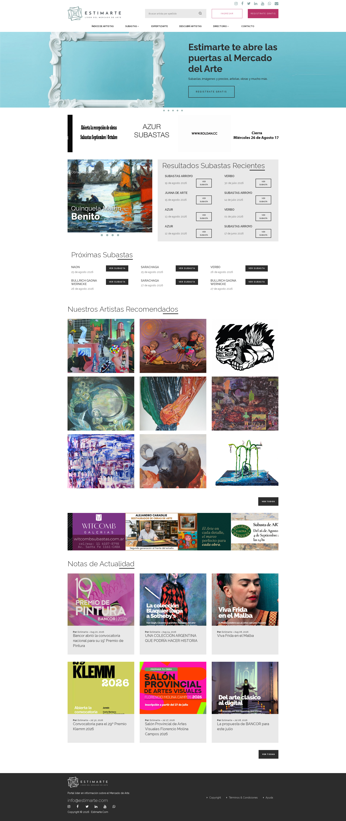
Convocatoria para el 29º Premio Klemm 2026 (100, 726)
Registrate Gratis (211, 91)
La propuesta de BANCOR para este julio (243, 726)
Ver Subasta (117, 268)
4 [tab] (177, 110)
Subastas (131, 26)
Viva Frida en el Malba (235, 635)
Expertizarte (159, 26)
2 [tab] (168, 110)
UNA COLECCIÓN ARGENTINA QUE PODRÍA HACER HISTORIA (171, 638)
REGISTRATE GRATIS (263, 13)
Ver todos (268, 501)
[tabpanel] (173, 70)
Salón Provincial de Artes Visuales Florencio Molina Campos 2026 (166, 729)
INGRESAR (227, 13)
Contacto (247, 26)
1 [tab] (164, 110)
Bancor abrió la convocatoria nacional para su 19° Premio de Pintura (98, 640)
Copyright (215, 797)
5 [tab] (182, 110)
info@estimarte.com (88, 800)
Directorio (220, 26)
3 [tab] (173, 110)
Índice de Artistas (103, 26)
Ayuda (269, 797)
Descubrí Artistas (190, 26)
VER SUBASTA (204, 183)
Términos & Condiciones (243, 797)
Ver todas (268, 754)
